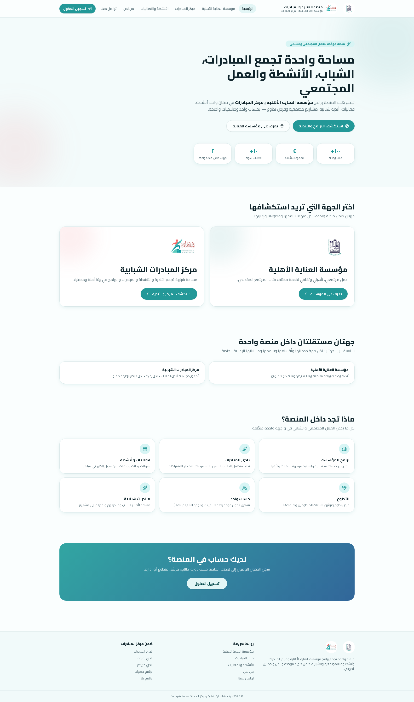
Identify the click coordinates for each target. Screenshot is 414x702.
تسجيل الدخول (74, 9)
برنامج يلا (147, 678)
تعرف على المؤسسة (326, 294)
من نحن (128, 9)
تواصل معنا (108, 9)
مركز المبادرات (185, 9)
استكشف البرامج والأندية (321, 126)
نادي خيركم (145, 665)
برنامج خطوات (143, 671)
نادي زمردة (145, 658)
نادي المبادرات (143, 651)
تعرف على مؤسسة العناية (255, 126)
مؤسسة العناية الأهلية (218, 9)
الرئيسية (247, 9)
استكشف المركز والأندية (171, 294)
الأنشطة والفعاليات (154, 9)
